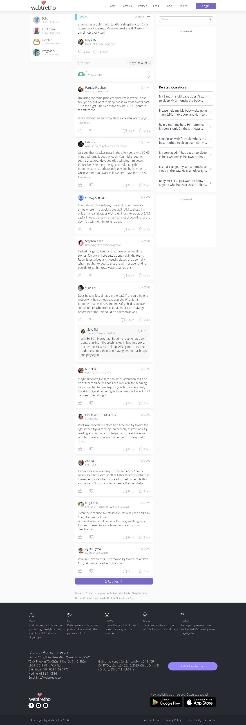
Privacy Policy (172, 720)
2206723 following (51, 54)
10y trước (144, 87)
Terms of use (151, 720)
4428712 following (51, 32)
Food (156, 6)
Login (206, 6)
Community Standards (201, 720)
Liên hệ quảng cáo (192, 666)
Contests (127, 6)
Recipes (142, 6)
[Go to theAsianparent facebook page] (31, 705)
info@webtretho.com (49, 677)
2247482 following (51, 43)
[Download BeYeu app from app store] (200, 706)
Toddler (83, 16)
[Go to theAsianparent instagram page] (45, 705)
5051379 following (51, 22)
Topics (183, 6)
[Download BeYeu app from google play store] (166, 706)
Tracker (169, 6)
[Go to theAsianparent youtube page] (38, 705)
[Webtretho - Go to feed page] (43, 6)
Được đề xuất (138, 63)
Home (111, 6)
